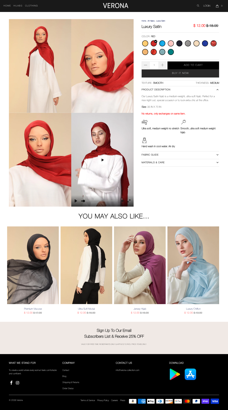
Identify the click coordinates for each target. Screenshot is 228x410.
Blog (64, 376)
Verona (20, 400)
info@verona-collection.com (127, 370)
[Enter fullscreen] (129, 201)
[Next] (215, 270)
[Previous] (12, 270)
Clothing (31, 6)
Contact (65, 370)
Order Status (68, 388)
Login (206, 6)
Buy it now (180, 73)
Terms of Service (88, 400)
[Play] (76, 201)
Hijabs (18, 6)
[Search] (198, 6)
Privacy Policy (103, 400)
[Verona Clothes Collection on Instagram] (17, 383)
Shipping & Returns (70, 382)
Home (7, 6)
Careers (114, 400)
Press (122, 400)
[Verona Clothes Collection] (115, 6)
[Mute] (123, 201)
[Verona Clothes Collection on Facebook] (11, 383)
